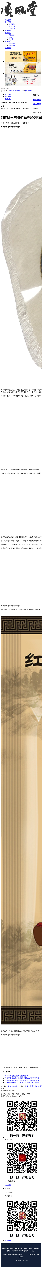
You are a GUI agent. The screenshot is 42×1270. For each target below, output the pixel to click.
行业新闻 (28, 91)
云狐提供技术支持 (21, 1260)
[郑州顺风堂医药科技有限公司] (19, 16)
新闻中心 (20, 91)
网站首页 (12, 91)
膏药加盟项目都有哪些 (16, 1076)
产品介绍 (8, 96)
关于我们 (8, 94)
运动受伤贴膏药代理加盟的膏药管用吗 (22, 1078)
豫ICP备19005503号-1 (15, 1254)
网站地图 (32, 1254)
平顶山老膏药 (13, 1086)
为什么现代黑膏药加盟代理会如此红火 (22, 1080)
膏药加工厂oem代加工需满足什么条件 (22, 1082)
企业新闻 (37, 100)
